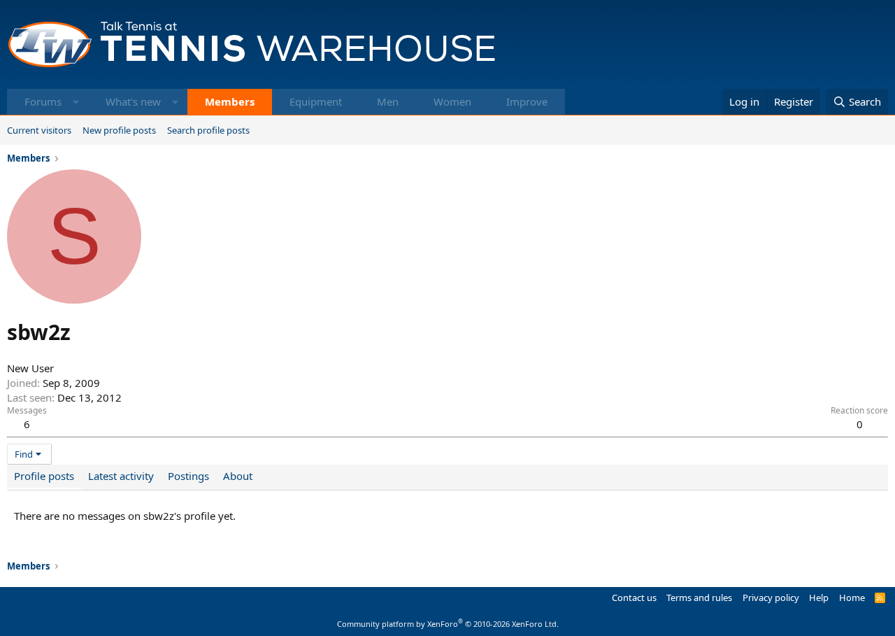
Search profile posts (208, 130)
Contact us (634, 597)
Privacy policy (771, 597)
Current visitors (39, 130)
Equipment (315, 101)
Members (230, 101)
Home (852, 597)
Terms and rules (699, 597)
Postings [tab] (188, 476)
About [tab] (237, 476)
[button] (76, 102)
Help (819, 597)
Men (388, 101)
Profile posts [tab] (44, 476)
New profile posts (119, 130)
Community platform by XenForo (448, 624)
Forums (43, 101)
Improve (526, 101)
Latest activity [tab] (121, 476)
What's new (133, 101)
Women (452, 101)
